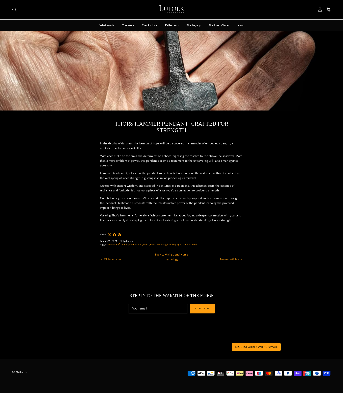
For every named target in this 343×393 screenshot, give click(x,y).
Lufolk (23, 372)
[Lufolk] (171, 9)
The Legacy (194, 25)
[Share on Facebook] (114, 234)
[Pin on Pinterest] (119, 234)
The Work (128, 25)
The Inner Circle (219, 25)
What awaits (106, 25)
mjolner (130, 244)
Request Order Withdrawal (256, 347)
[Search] (14, 9)
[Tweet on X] (109, 234)
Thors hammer (190, 244)
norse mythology (159, 244)
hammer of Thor (116, 244)
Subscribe (202, 308)
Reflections (172, 25)
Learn (240, 25)
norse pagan (175, 244)
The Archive (149, 25)
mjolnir (138, 244)
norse (146, 244)
